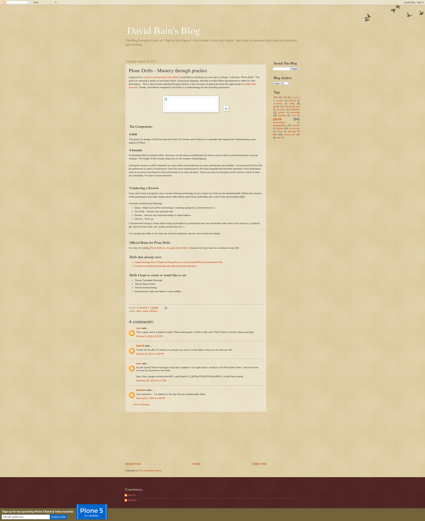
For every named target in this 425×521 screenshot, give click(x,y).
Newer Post (133, 464)
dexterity (288, 107)
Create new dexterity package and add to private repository (165, 266)
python (280, 128)
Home (197, 464)
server (280, 131)
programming (279, 125)
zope (278, 137)
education (280, 110)
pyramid (296, 126)
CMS (275, 97)
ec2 (298, 106)
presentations (279, 123)
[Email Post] (165, 307)
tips (275, 134)
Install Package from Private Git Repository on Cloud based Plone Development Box (178, 262)
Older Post (259, 464)
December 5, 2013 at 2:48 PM (150, 398)
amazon (280, 101)
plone (145, 311)
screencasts (294, 129)
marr (138, 328)
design (276, 106)
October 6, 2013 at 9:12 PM (149, 336)
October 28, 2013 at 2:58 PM (150, 354)
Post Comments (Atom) (150, 470)
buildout (292, 101)
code (292, 103)
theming (153, 311)
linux (294, 116)
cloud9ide (277, 104)
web (298, 134)
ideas (139, 311)
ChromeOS (295, 97)
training (287, 135)
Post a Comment (141, 404)
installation (294, 109)
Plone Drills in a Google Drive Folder (169, 248)
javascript (295, 112)
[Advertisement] (196, 437)
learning (282, 115)
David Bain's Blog (163, 30)
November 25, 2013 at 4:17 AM (151, 380)
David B (140, 346)
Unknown (141, 390)
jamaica (281, 113)
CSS (284, 97)
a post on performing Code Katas (160, 77)
